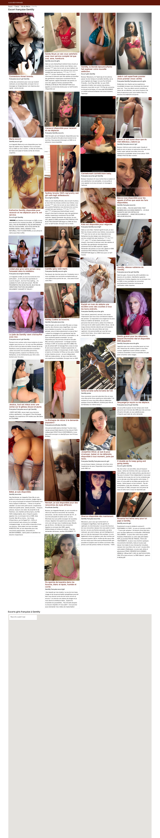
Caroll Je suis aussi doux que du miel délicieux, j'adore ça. (132, 140)
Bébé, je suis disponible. (20, 492)
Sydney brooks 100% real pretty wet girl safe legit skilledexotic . (62, 194)
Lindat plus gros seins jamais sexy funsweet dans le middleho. (24, 270)
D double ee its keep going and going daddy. (131, 462)
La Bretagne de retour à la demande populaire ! (61, 421)
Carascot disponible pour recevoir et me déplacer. (61, 129)
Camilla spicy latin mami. (56, 269)
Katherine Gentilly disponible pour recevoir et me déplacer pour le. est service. (25, 212)
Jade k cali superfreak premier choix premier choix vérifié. (131, 77)
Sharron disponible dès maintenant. (97, 516)
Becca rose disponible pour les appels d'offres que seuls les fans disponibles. (132, 200)
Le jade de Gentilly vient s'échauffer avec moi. (25, 335)
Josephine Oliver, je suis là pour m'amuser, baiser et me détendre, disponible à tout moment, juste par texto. (97, 455)
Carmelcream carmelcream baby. (96, 173)
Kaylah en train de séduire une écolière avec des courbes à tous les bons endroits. (96, 306)
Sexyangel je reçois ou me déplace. (133, 402)
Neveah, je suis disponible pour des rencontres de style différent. (61, 503)
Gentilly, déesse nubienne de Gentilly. (130, 268)
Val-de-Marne (25, 6)
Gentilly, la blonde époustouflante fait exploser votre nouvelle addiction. (96, 69)
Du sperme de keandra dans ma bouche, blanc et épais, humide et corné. (60, 584)
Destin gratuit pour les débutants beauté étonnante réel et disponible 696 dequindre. (133, 338)
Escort (10, 6)
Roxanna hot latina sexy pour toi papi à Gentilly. (132, 519)
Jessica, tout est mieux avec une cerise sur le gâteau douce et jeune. (25, 405)
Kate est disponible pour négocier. (97, 224)
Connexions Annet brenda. (21, 76)
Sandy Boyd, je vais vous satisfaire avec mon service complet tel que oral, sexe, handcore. (61, 56)
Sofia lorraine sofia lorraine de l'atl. (97, 391)
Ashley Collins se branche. (57, 319)
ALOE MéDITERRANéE (15, 3)
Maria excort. (15, 139)
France (17, 6)
